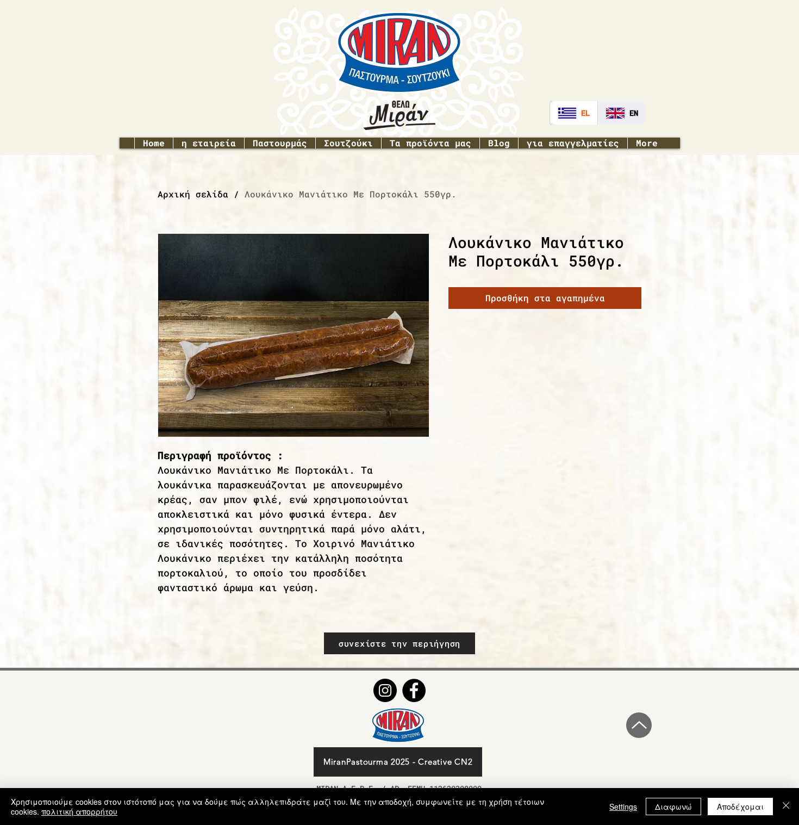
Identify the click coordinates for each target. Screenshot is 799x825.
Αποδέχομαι (740, 806)
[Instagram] (385, 690)
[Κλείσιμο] (785, 806)
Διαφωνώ (673, 806)
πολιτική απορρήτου (79, 811)
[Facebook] (414, 690)
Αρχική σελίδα (193, 194)
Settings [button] (623, 806)
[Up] (639, 725)
